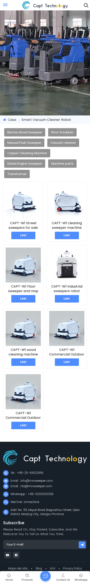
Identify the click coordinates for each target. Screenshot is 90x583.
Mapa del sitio (18, 568)
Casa (11, 119)
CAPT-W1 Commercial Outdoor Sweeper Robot (66, 352)
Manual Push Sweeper (24, 142)
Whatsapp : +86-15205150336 (31, 494)
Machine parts (62, 163)
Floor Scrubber (62, 132)
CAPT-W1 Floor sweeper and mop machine (23, 288)
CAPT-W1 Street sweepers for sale (23, 225)
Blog (39, 568)
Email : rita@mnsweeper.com (31, 486)
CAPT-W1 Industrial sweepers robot (66, 288)
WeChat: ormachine (24, 502)
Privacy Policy (72, 568)
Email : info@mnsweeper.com (31, 480)
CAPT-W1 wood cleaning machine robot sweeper (23, 352)
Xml (52, 568)
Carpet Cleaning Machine (27, 153)
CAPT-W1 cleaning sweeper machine (67, 225)
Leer (23, 235)
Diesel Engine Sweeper (24, 163)
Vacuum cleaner (63, 142)
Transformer (17, 174)
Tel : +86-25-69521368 (26, 472)
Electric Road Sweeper (24, 132)
